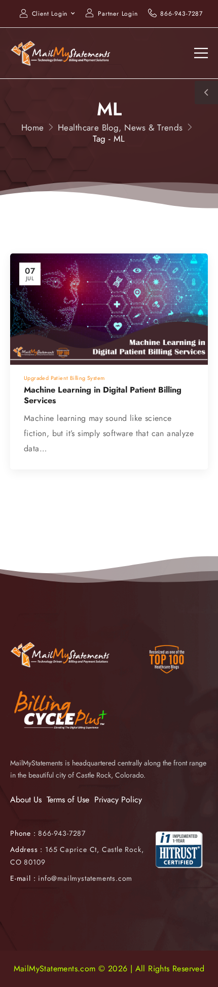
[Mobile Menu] (201, 53)
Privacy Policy (118, 799)
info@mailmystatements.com (85, 878)
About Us (26, 799)
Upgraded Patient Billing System (64, 378)
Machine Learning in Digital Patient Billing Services (102, 395)
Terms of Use (68, 799)
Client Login (50, 13)
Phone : (48, 833)
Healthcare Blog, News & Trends (120, 127)
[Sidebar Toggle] (206, 92)
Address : (26, 849)
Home (32, 127)
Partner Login (117, 13)
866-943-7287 (181, 13)
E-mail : (22, 878)
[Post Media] (109, 308)
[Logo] (61, 53)
